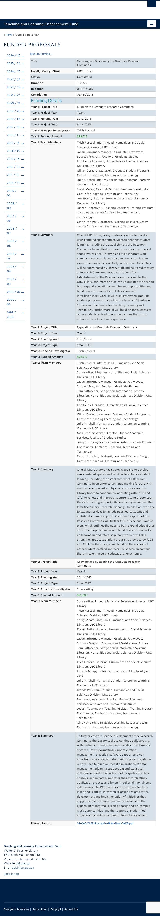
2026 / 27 (13, 55)
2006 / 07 (12, 231)
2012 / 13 (13, 166)
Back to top (12, 873)
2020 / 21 (13, 103)
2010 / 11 (13, 182)
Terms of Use (40, 909)
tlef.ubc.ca (23, 863)
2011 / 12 (13, 174)
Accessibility (71, 909)
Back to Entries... (41, 53)
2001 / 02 (13, 291)
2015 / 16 (13, 143)
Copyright (56, 909)
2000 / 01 (12, 302)
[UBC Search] (151, 5)
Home (9, 34)
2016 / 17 (13, 135)
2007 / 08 (12, 218)
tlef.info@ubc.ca (23, 867)
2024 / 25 (13, 71)
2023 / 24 (13, 79)
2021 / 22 (13, 95)
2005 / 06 (12, 243)
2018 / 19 (13, 119)
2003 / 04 (12, 269)
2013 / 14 (13, 158)
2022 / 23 (13, 87)
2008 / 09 (12, 206)
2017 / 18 (13, 127)
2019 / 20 (13, 111)
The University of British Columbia (68, 8)
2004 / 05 (12, 256)
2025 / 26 (13, 63)
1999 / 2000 (11, 315)
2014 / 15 (13, 150)
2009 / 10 (12, 193)
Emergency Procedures (16, 909)
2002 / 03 (12, 281)
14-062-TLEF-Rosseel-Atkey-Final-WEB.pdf (105, 823)
